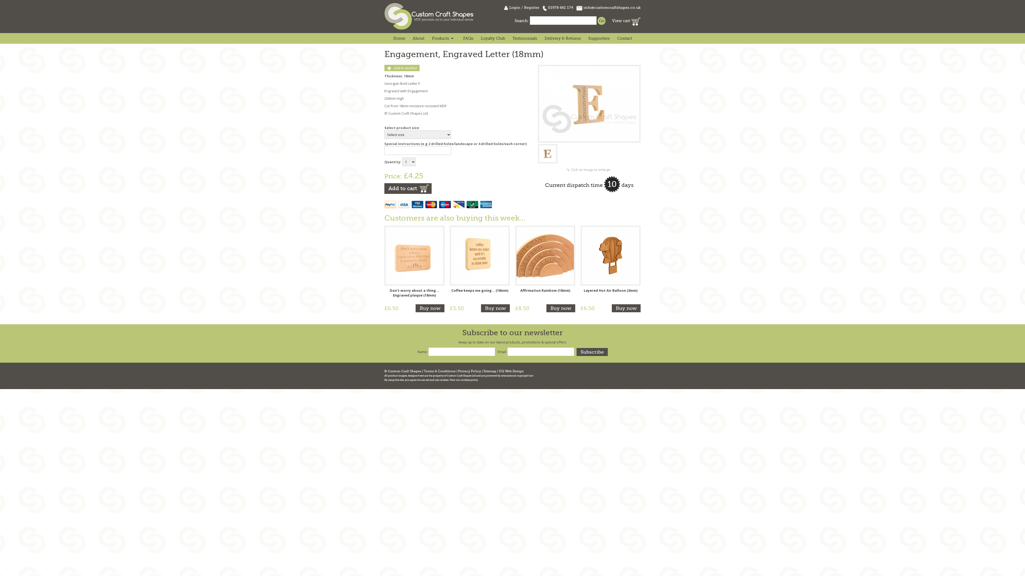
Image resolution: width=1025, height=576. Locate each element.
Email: (502, 351)
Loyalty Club (493, 38)
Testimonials (524, 38)
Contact (624, 38)
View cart (621, 20)
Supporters (599, 38)
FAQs (468, 38)
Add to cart (402, 188)
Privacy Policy (469, 371)
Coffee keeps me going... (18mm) (479, 290)
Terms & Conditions (440, 371)
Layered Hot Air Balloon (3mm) (610, 290)
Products (440, 38)
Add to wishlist (405, 68)
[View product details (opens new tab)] (414, 255)
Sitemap (489, 371)
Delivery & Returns (563, 38)
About (418, 38)
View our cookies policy (464, 380)
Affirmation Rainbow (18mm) (545, 290)
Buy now (430, 308)
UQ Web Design (511, 371)
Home (399, 38)
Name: (422, 351)
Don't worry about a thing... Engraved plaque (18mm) (414, 293)
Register (531, 7)
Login (514, 7)
